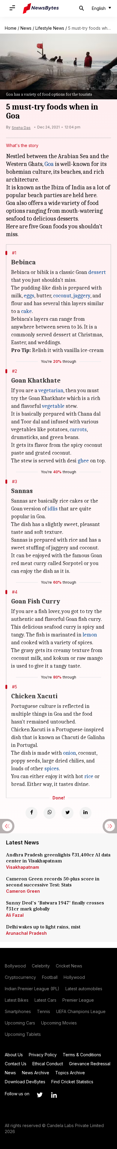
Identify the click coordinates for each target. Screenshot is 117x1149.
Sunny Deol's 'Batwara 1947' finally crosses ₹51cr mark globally (55, 906)
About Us (14, 1054)
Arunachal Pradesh (26, 933)
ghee (83, 461)
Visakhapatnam (22, 867)
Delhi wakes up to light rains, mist (43, 927)
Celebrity (41, 965)
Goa (49, 164)
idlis (53, 509)
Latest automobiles (83, 988)
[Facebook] (32, 813)
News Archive (35, 1072)
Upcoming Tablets (23, 1034)
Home (10, 28)
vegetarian (50, 390)
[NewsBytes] (41, 8)
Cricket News (69, 965)
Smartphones (18, 1011)
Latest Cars (45, 1000)
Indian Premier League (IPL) (32, 988)
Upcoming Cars (20, 1022)
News (26, 28)
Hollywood (74, 977)
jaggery (82, 296)
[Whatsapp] (50, 813)
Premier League (78, 1000)
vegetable (53, 406)
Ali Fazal (15, 915)
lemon (89, 635)
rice (88, 776)
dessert (97, 272)
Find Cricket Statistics (72, 1081)
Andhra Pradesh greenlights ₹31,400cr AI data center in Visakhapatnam (58, 858)
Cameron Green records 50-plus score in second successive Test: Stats (53, 882)
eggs (29, 296)
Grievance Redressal (89, 1063)
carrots (78, 429)
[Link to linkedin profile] (54, 1095)
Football (50, 977)
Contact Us (15, 1063)
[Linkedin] (86, 813)
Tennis (43, 1011)
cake (26, 311)
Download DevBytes (25, 1081)
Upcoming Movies (59, 1022)
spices (51, 768)
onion (69, 753)
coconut (62, 296)
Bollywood (15, 965)
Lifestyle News (49, 28)
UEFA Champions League (81, 1011)
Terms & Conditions (82, 1054)
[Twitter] (68, 813)
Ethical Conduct (47, 1063)
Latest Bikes (16, 1000)
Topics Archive (70, 1072)
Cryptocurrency (20, 977)
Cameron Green (23, 891)
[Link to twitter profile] (39, 1095)
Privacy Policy (43, 1054)
